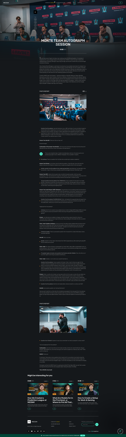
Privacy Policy (72, 426)
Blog (74, 2)
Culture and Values (60, 2)
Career (69, 2)
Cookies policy (76, 435)
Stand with (49, 2)
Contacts (80, 2)
